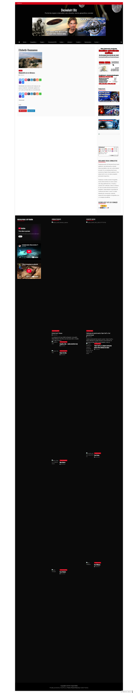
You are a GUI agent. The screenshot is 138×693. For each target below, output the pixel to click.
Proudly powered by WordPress (58, 687)
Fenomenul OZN (52, 42)
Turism (20, 70)
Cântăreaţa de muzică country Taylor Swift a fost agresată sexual (98, 334)
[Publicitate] (108, 101)
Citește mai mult (21, 100)
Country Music (90, 219)
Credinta (78, 42)
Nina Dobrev (62, 462)
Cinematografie (56, 219)
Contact (96, 42)
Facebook (23, 107)
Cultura (61, 42)
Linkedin (31, 110)
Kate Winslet (63, 572)
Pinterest (23, 110)
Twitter (32, 107)
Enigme (42, 42)
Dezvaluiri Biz (69, 10)
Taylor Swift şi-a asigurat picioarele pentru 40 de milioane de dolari (103, 346)
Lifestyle (69, 42)
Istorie (24, 42)
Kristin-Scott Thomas (57, 333)
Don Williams (97, 565)
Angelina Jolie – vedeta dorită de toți (69, 344)
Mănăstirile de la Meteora (27, 72)
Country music (90, 330)
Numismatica (88, 42)
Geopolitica (33, 42)
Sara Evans (96, 455)
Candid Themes (84, 687)
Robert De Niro (63, 353)
